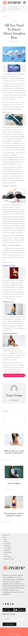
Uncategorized (13, 7)
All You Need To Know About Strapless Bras (14, 31)
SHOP (4, 537)
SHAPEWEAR (7, 543)
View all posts (13, 400)
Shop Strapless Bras (14, 375)
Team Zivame (15, 42)
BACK (5, 16)
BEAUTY (6, 554)
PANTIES (6, 541)
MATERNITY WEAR (9, 559)
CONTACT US (6, 535)
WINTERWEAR (8, 556)
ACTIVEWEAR (7, 548)
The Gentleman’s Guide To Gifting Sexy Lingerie (14, 514)
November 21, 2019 (13, 40)
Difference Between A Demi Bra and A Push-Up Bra (14, 452)
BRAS (5, 539)
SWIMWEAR (7, 550)
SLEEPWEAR (7, 546)
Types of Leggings (14, 483)
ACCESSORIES (8, 552)
